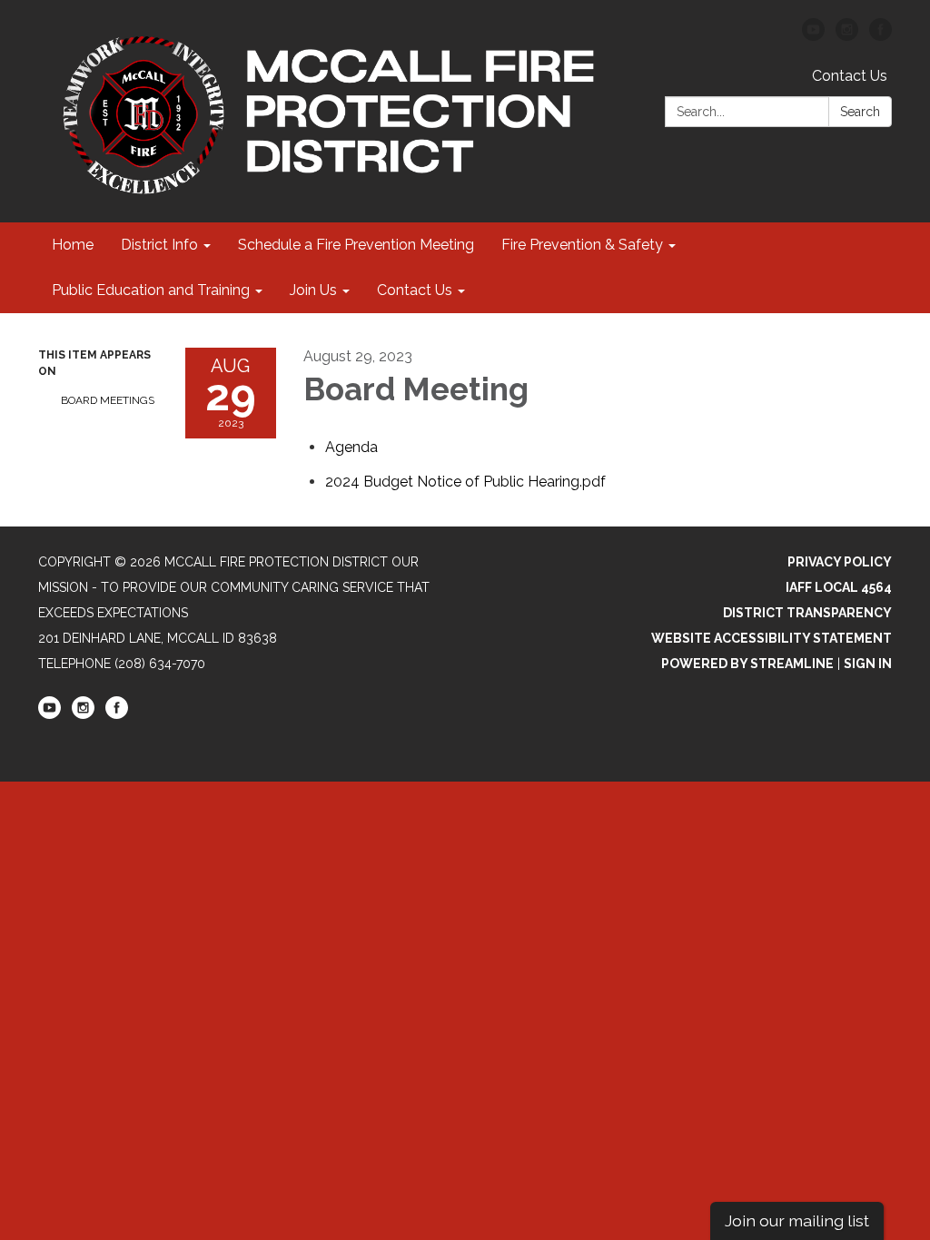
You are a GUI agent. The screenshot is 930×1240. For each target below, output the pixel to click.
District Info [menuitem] (159, 244)
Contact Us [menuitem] (414, 290)
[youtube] (813, 35)
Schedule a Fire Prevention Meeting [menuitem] (356, 244)
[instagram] (847, 35)
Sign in (868, 663)
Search (860, 111)
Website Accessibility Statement (771, 638)
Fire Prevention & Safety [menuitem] (582, 244)
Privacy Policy (839, 562)
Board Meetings (107, 400)
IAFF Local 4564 (839, 587)
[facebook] (880, 35)
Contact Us (849, 75)
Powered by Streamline (747, 663)
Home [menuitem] (73, 244)
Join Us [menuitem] (313, 290)
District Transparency (807, 612)
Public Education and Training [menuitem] (151, 290)
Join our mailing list (797, 1220)
